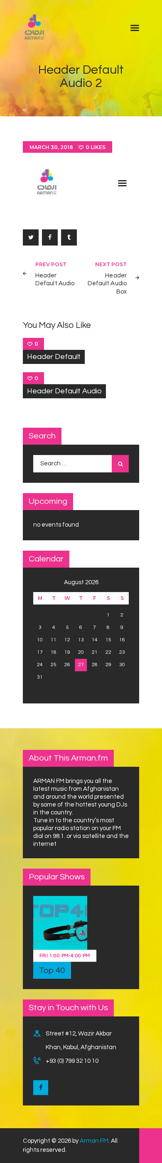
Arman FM (94, 1141)
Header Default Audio (64, 391)
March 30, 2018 (51, 147)
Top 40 (52, 970)
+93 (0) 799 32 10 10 (72, 1061)
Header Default (54, 357)
